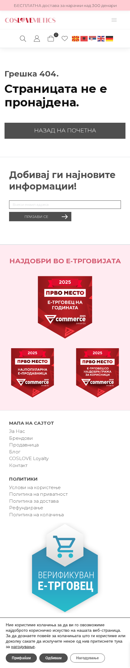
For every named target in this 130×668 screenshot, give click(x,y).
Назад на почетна (65, 130)
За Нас (17, 431)
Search (23, 39)
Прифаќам (21, 658)
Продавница (24, 445)
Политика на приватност (38, 494)
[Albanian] (84, 38)
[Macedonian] (76, 38)
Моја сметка (37, 39)
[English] (101, 38)
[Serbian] (93, 38)
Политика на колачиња (36, 514)
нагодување (23, 647)
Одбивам (53, 658)
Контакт (18, 465)
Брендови (21, 438)
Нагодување (87, 658)
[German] (110, 38)
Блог (14, 452)
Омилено (65, 39)
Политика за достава (34, 501)
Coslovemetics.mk (30, 20)
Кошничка (51, 36)
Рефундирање (26, 508)
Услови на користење (35, 487)
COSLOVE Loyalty (29, 458)
